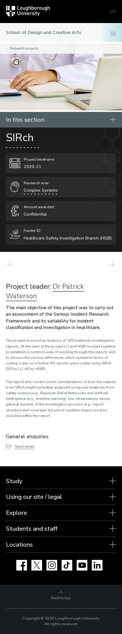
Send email (24, 446)
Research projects (24, 48)
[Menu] (113, 34)
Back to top (61, 598)
